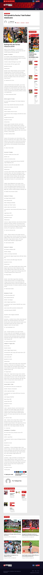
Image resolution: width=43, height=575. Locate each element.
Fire (10, 504)
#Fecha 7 (17, 22)
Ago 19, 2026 (25, 557)
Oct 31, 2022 (12, 510)
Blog (35, 570)
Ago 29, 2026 (7, 536)
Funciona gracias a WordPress (8, 571)
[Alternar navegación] (36, 9)
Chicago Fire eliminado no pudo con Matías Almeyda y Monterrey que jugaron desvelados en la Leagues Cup (30, 535)
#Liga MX (27, 22)
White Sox (6, 541)
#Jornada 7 (22, 22)
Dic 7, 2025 (32, 58)
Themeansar (5, 572)
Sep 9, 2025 (12, 495)
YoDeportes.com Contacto (34, 572)
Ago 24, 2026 (7, 557)
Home (33, 570)
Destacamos (24, 491)
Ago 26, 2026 (25, 536)
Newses (18, 571)
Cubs (6, 520)
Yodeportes (12, 21)
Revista (31, 36)
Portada (36, 35)
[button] (38, 9)
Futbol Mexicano (7, 13)
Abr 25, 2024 (24, 498)
